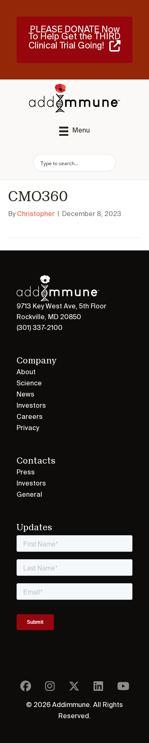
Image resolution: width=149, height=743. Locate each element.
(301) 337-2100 (39, 328)
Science (29, 383)
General (29, 495)
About (26, 372)
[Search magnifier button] (107, 162)
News (25, 395)
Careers (30, 417)
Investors (31, 406)
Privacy (28, 428)
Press (26, 472)
